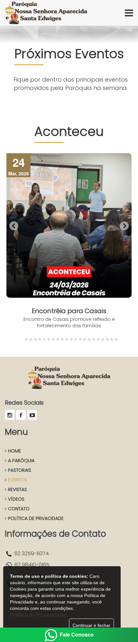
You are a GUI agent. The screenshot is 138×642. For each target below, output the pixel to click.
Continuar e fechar (91, 625)
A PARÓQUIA (21, 460)
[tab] (21, 339)
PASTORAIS (19, 470)
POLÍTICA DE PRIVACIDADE (36, 518)
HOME (14, 451)
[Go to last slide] (13, 225)
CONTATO (19, 509)
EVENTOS (17, 480)
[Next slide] (124, 225)
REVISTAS (17, 489)
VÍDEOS (16, 499)
